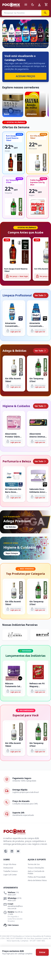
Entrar (42, 952)
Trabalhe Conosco (10, 871)
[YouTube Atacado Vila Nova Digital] (18, 851)
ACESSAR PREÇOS (25, 76)
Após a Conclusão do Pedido (36, 872)
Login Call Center (10, 874)
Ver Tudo (41, 295)
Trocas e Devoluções (36, 868)
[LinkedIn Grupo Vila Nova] (12, 851)
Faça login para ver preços (25, 41)
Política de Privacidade (36, 877)
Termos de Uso (34, 864)
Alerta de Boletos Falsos (37, 880)
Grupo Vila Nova (9, 864)
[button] (25, 33)
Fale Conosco (11, 925)
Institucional (8, 868)
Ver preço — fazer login (17, 276)
